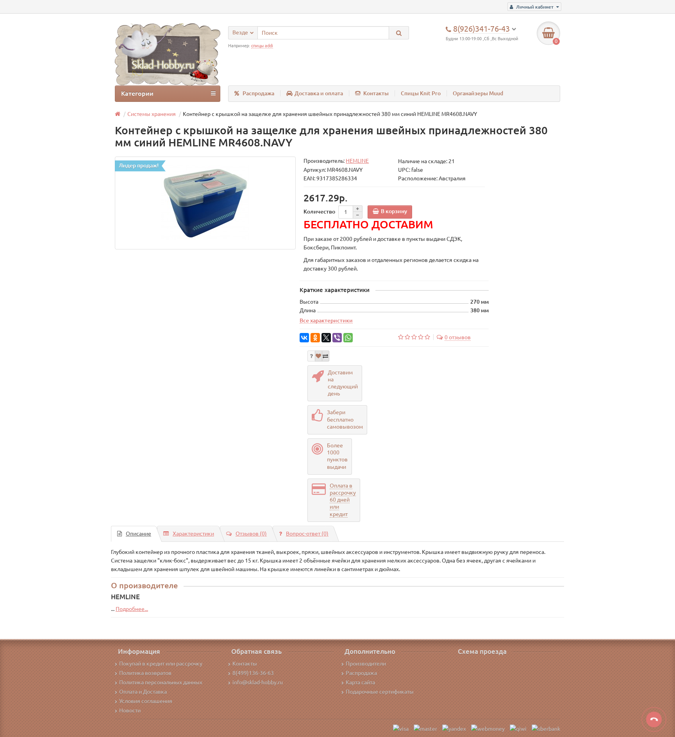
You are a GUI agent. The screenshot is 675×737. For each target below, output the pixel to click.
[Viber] (337, 337)
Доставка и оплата (319, 93)
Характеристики (193, 533)
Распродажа (258, 93)
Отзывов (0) (251, 533)
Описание (138, 533)
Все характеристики (326, 320)
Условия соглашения (145, 701)
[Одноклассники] (315, 337)
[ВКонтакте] (304, 337)
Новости (130, 710)
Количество (319, 211)
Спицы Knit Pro (421, 93)
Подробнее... (132, 609)
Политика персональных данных (160, 682)
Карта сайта (360, 682)
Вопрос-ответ (307, 533)
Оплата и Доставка (143, 692)
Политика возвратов (145, 673)
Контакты (376, 93)
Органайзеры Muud (478, 93)
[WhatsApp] (348, 337)
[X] (326, 337)
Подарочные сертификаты (380, 692)
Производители (366, 663)
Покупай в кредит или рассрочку (160, 663)
